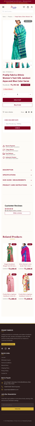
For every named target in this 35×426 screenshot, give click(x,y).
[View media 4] (23, 65)
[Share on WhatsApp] (26, 112)
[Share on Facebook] (29, 112)
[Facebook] (2, 348)
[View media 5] (28, 65)
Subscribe (17, 408)
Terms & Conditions (6, 362)
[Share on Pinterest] (31, 112)
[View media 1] (7, 65)
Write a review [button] (17, 213)
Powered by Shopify (27, 421)
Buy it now (17, 105)
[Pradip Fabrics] (14, 7)
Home (4, 16)
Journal (3, 357)
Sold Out (17, 100)
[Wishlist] (24, 7)
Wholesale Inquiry (6, 360)
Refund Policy (4, 365)
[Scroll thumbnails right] (31, 65)
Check (17, 128)
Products (10, 16)
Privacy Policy (4, 370)
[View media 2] (12, 65)
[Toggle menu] (3, 7)
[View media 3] (17, 65)
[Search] (3, 11)
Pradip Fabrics (10, 421)
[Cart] (28, 7)
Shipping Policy (5, 368)
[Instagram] (5, 348)
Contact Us (4, 373)
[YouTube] (9, 348)
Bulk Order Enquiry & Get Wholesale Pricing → (17, 2)
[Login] (32, 7)
